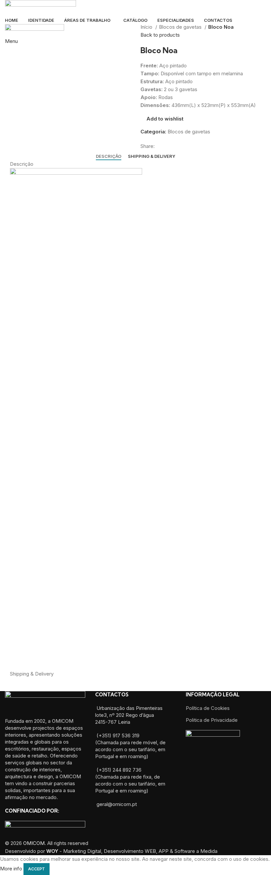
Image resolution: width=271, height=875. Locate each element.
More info (11, 869)
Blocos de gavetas (181, 27)
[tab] (108, 156)
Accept (36, 868)
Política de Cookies (208, 708)
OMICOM (34, 843)
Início (147, 27)
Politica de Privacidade (212, 720)
